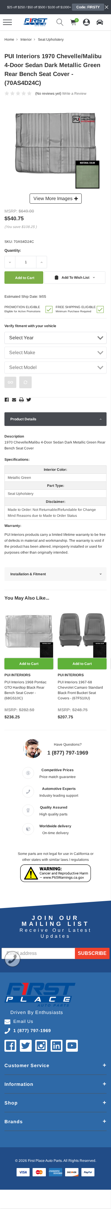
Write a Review (74, 93)
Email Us (23, 1021)
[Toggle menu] (7, 22)
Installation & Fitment (28, 574)
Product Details (23, 419)
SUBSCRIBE (92, 953)
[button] (99, 22)
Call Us (12, 959)
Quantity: (12, 250)
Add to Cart (28, 664)
